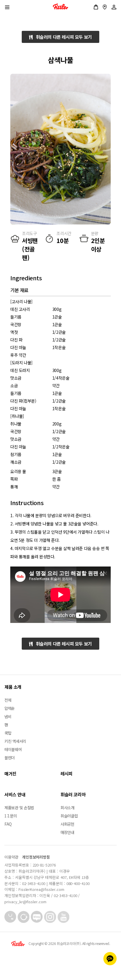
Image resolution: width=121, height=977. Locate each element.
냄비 (7, 716)
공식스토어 (96, 7)
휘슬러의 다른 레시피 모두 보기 (62, 37)
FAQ (8, 824)
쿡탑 (7, 733)
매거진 (10, 773)
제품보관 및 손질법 (19, 807)
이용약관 (11, 857)
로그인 (114, 7)
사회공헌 (67, 824)
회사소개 (67, 807)
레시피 (66, 773)
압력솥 (9, 708)
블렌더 (9, 757)
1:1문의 (10, 816)
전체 (7, 700)
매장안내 (104, 7)
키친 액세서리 (15, 741)
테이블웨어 (13, 749)
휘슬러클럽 (69, 816)
